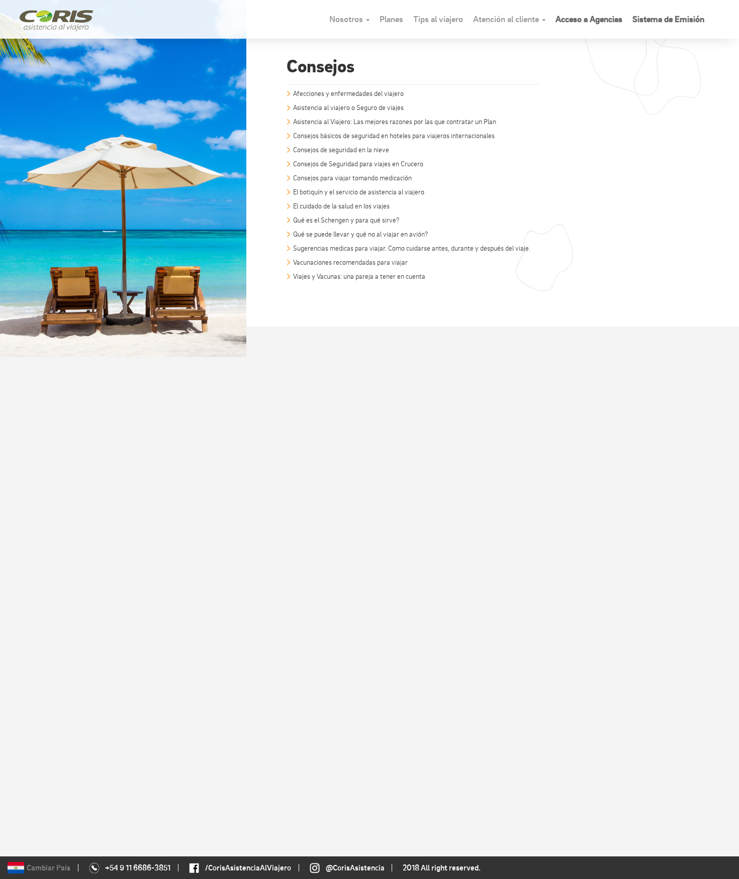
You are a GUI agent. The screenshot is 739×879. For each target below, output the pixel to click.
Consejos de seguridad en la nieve (341, 149)
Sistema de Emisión (668, 18)
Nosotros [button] (346, 18)
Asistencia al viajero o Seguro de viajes (348, 107)
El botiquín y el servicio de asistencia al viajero (358, 191)
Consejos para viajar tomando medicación (352, 177)
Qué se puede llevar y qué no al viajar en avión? (360, 234)
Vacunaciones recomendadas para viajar (350, 262)
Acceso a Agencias (589, 18)
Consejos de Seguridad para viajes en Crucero (358, 163)
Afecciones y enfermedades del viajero (348, 93)
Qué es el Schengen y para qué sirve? (346, 219)
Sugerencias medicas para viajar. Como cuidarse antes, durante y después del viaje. (411, 248)
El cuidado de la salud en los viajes (341, 205)
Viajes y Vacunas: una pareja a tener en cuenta (359, 276)
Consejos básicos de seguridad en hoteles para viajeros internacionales (394, 135)
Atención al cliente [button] (506, 18)
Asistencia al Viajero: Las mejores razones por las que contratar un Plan (394, 121)
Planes (391, 18)
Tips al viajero (438, 18)
